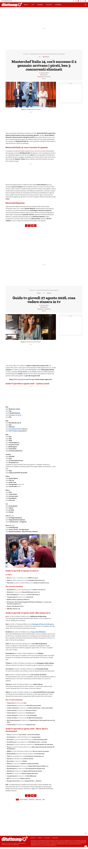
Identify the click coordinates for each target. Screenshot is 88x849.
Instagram (38, 109)
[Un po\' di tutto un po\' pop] (12, 5)
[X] (80, 1)
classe (53, 137)
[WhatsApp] (83, 1)
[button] (85, 5)
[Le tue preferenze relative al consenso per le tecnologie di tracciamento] (86, 847)
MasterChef (46, 56)
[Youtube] (85, 1)
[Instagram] (76, 1)
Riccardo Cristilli (45, 73)
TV (29, 54)
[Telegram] (78, 1)
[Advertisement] (44, 17)
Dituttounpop (25, 54)
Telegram (29, 109)
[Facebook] (74, 1)
